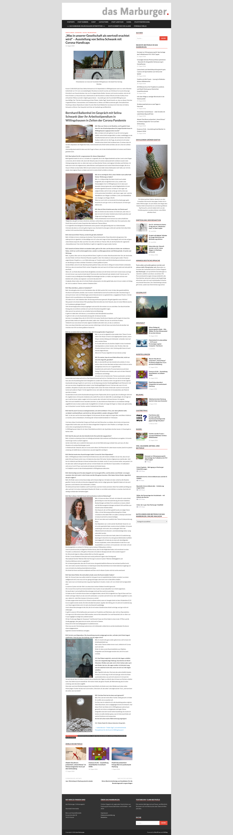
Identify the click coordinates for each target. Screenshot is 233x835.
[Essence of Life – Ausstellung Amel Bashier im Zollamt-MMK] (99, 754)
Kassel (129, 22)
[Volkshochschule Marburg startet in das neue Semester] (141, 399)
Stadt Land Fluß (117, 22)
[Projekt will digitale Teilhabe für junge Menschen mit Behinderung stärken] (141, 235)
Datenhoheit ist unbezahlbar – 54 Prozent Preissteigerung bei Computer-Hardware (158, 343)
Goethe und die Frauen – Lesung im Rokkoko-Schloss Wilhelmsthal (158, 435)
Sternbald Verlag (140, 26)
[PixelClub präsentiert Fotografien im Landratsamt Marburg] (122, 754)
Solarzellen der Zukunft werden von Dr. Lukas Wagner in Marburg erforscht (156, 249)
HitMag (165, 832)
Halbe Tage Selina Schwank (100, 736)
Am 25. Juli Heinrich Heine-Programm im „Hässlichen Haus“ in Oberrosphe (157, 226)
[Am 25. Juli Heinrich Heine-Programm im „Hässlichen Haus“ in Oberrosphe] (141, 225)
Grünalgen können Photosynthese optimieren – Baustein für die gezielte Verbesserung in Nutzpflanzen (151, 62)
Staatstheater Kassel (142, 22)
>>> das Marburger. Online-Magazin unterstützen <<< (86, 26)
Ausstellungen (70, 32)
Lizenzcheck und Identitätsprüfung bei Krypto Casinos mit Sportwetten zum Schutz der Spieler (151, 72)
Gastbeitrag (78, 32)
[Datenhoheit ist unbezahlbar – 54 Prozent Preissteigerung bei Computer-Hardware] (141, 340)
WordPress (157, 832)
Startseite (70, 22)
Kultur (85, 32)
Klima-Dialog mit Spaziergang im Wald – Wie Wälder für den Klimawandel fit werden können (158, 330)
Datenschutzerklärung (108, 815)
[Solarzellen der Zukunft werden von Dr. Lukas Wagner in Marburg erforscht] (141, 246)
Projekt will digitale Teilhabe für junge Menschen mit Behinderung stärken (158, 237)
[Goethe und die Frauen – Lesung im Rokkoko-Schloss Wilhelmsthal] (141, 434)
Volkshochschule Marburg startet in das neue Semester (158, 400)
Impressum (104, 813)
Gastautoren (103, 22)
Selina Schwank (70, 737)
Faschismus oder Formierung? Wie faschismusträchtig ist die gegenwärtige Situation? (157, 417)
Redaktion (104, 817)
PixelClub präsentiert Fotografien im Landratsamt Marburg (121, 765)
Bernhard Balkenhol (84, 736)
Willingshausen (92, 32)
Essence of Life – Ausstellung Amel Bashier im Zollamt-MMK (98, 765)
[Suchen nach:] (151, 38)
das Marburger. (80, 832)
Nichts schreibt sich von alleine (119, 26)
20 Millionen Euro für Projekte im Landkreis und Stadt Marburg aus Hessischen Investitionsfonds (150, 89)
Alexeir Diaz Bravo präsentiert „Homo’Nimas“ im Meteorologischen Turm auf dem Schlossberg (76, 766)
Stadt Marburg (83, 22)
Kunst (93, 22)
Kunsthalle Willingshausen (117, 736)
